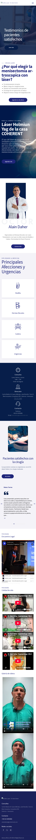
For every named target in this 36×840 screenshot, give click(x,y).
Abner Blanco (8, 487)
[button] (1, 503)
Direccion (18, 391)
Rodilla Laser (4, 583)
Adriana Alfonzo (6, 838)
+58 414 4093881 (7, 819)
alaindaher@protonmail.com (10, 822)
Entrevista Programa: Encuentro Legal (13, 583)
